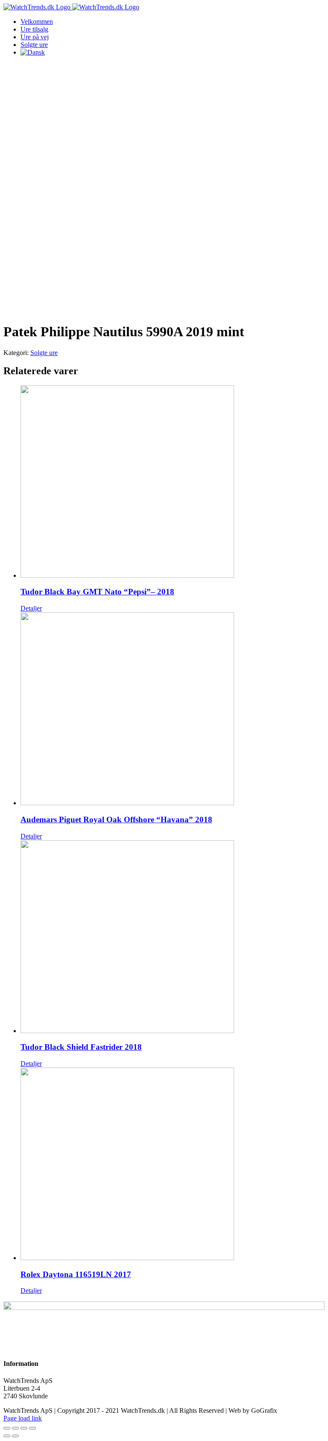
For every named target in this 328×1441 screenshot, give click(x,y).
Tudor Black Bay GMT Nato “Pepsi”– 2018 (97, 591)
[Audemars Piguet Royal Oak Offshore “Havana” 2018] (172, 709)
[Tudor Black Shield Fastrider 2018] (172, 937)
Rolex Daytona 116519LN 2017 (75, 1274)
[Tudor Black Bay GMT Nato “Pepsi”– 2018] (172, 482)
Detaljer (31, 608)
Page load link (22, 1418)
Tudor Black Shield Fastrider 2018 (81, 1046)
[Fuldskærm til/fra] (23, 1428)
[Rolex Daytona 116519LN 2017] (172, 1165)
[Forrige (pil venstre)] (6, 1436)
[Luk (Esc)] (6, 1428)
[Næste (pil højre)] (15, 1436)
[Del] (15, 1428)
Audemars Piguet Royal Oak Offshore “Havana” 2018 (116, 819)
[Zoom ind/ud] (32, 1428)
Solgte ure (44, 352)
